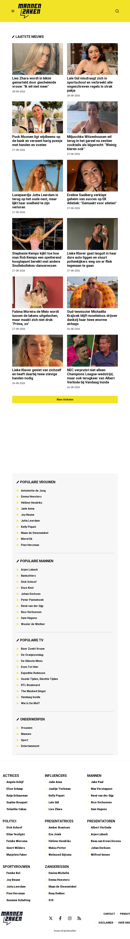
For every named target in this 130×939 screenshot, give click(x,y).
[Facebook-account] (60, 918)
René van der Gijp (32, 606)
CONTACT (109, 914)
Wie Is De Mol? (30, 703)
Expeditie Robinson (33, 673)
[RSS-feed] (79, 918)
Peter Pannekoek (32, 599)
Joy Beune (27, 514)
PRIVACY (125, 914)
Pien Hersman (30, 545)
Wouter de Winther (33, 624)
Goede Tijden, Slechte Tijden (39, 679)
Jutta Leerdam (30, 520)
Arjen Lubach (29, 569)
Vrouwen (26, 727)
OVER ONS (124, 922)
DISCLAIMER (106, 922)
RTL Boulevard (30, 685)
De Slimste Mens (32, 661)
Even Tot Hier (29, 667)
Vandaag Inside (30, 697)
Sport (24, 740)
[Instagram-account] (70, 918)
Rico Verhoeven (31, 612)
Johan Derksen (30, 593)
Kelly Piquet (28, 526)
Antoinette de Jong (33, 490)
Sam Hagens (29, 618)
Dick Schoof (29, 581)
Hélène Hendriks (31, 502)
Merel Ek (26, 538)
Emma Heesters (31, 496)
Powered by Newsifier (65, 931)
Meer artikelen (65, 399)
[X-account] (51, 918)
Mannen (26, 734)
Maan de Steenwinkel (34, 533)
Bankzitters (28, 575)
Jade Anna (27, 508)
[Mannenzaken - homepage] (29, 11)
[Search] (117, 11)
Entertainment (30, 746)
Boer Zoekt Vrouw (33, 648)
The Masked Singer (33, 691)
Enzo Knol (27, 587)
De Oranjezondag (32, 654)
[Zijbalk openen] (13, 11)
